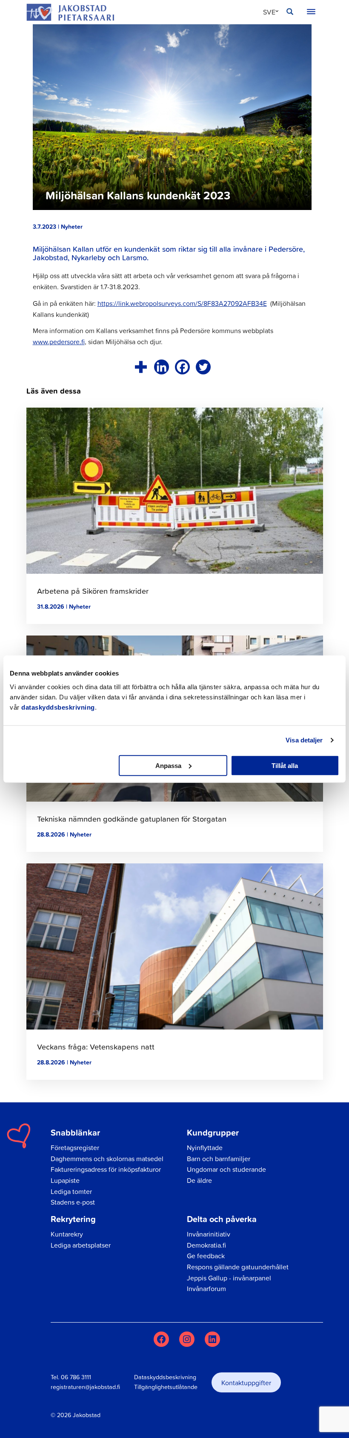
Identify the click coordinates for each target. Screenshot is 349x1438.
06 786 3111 (76, 1377)
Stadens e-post (73, 1202)
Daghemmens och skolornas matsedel (107, 1158)
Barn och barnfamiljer (218, 1158)
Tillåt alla (285, 765)
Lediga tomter (71, 1191)
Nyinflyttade (205, 1147)
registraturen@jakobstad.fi (85, 1387)
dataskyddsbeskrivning (58, 706)
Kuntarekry (67, 1234)
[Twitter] (203, 367)
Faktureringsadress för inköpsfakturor (106, 1169)
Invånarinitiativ (208, 1234)
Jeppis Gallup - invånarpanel (229, 1278)
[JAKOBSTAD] (70, 12)
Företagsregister (75, 1147)
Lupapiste (65, 1180)
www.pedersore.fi (59, 341)
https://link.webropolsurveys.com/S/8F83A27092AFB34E (182, 303)
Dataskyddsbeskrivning (165, 1377)
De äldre (199, 1180)
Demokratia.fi (206, 1245)
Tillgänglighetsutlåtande (165, 1387)
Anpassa (168, 765)
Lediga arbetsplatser (81, 1245)
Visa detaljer (304, 740)
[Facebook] (182, 367)
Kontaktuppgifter (246, 1382)
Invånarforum (206, 1288)
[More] (140, 367)
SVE (269, 12)
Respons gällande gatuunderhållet (238, 1266)
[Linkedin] (161, 367)
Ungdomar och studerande (226, 1169)
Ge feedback (206, 1255)
